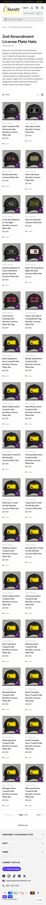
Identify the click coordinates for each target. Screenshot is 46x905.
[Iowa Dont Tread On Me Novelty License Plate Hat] (11, 439)
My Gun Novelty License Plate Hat (10, 176)
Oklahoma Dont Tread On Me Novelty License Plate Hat (9, 552)
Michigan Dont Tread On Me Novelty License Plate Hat (9, 792)
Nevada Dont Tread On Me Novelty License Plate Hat (34, 551)
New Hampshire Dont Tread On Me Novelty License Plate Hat (10, 362)
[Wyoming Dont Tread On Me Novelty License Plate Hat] (11, 725)
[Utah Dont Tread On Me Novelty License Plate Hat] (11, 487)
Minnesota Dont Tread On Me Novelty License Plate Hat (32, 792)
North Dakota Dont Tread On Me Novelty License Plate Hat (11, 410)
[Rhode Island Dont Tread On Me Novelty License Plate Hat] (34, 343)
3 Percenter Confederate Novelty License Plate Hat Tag (9, 320)
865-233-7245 (12, 885)
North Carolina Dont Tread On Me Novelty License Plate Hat (33, 696)
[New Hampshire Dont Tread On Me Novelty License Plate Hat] (11, 343)
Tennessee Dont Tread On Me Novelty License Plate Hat (33, 600)
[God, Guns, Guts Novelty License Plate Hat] (34, 111)
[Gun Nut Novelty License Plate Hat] (34, 204)
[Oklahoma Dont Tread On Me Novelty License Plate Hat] (11, 532)
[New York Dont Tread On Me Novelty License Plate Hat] (11, 629)
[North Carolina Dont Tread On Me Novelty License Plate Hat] (34, 677)
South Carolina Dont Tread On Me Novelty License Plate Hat (33, 744)
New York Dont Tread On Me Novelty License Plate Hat (9, 648)
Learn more (39, 1)
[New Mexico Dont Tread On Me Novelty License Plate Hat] (34, 391)
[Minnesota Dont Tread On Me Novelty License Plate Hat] (34, 773)
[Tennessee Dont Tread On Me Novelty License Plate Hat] (34, 580)
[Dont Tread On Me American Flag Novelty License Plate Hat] (11, 111)
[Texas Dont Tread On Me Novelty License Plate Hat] (34, 487)
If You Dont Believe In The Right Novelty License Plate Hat (11, 223)
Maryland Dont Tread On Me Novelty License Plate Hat (9, 696)
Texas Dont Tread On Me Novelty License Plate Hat (33, 505)
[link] (9, 814)
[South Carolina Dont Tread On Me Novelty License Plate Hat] (34, 725)
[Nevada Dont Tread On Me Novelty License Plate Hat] (34, 532)
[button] (37, 7)
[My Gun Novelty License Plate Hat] (11, 159)
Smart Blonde (12, 899)
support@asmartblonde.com (18, 880)
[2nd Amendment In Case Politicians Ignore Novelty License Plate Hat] (11, 252)
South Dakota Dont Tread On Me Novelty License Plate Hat (11, 600)
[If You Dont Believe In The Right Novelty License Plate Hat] (11, 204)
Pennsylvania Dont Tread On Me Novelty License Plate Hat (34, 458)
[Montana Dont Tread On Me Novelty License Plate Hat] (34, 629)
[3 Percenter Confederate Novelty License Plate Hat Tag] (11, 300)
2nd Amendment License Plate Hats (20, 27)
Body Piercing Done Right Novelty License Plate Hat (34, 271)
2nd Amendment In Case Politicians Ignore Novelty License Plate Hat (11, 272)
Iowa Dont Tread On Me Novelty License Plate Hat (11, 457)
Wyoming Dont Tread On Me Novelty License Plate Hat (9, 744)
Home (4, 27)
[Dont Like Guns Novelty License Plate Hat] (34, 159)
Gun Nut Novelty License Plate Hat (33, 221)
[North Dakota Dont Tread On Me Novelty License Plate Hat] (11, 391)
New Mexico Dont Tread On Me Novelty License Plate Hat (33, 410)
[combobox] (23, 19)
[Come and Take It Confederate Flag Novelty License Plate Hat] (34, 300)
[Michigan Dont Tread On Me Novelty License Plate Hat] (11, 773)
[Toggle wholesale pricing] (37, 13)
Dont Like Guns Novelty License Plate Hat (32, 177)
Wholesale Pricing (29, 13)
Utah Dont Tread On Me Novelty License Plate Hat (10, 505)
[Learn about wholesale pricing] (41, 13)
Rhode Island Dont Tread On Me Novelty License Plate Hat (33, 362)
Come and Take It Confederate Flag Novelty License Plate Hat (33, 320)
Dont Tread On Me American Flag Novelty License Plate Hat (10, 130)
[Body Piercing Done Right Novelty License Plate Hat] (34, 252)
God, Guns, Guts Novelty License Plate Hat (32, 129)
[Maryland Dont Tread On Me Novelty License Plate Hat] (11, 677)
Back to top (23, 825)
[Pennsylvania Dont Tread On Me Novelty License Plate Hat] (34, 439)
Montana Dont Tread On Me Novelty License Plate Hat (32, 648)
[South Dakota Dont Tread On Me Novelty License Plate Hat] (11, 580)
